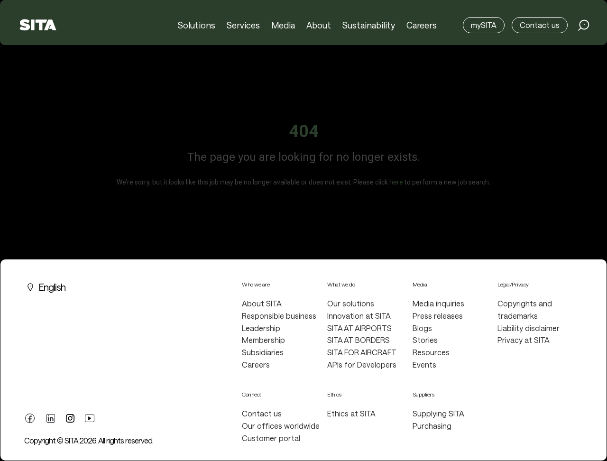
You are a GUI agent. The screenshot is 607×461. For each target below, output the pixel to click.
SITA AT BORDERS (358, 339)
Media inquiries (438, 303)
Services (243, 25)
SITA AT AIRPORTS (359, 327)
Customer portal (271, 438)
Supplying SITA (438, 413)
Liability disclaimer (528, 327)
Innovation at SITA (359, 315)
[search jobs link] (584, 25)
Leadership (261, 327)
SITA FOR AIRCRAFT (361, 352)
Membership (263, 339)
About (318, 25)
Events (424, 364)
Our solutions (350, 303)
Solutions (196, 25)
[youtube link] (89, 417)
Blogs (422, 327)
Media (283, 25)
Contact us (540, 24)
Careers (421, 25)
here (396, 182)
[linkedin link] (50, 417)
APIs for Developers (361, 364)
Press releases (438, 315)
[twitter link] (70, 417)
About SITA (262, 303)
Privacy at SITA (523, 339)
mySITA (484, 24)
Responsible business (279, 315)
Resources (431, 352)
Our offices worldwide (281, 425)
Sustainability (368, 25)
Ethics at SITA (351, 413)
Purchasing (432, 425)
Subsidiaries (263, 352)
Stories (425, 339)
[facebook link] (30, 417)
